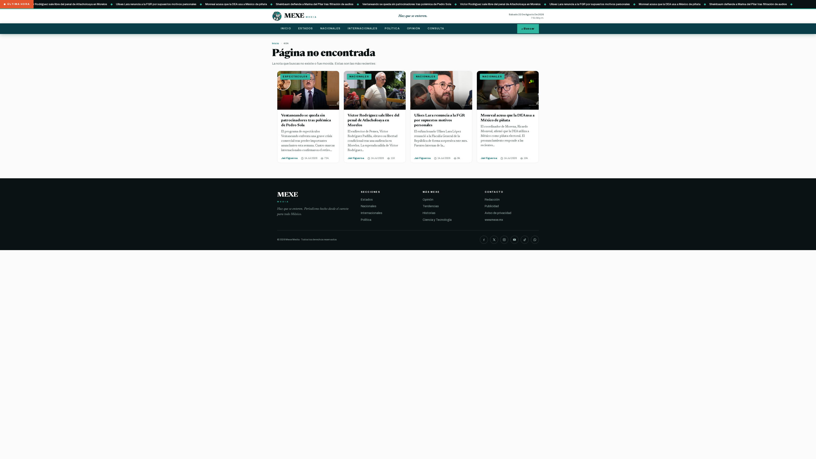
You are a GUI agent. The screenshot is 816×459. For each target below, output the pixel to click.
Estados (305, 28)
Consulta (436, 28)
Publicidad (492, 206)
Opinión (413, 28)
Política (392, 28)
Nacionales (330, 28)
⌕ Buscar (528, 28)
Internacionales (362, 28)
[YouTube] (514, 240)
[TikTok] (525, 240)
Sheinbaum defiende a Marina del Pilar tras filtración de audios (301, 4)
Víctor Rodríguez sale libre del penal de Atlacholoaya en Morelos (54, 4)
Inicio (286, 28)
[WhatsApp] (535, 240)
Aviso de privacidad (498, 213)
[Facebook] (484, 240)
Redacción (492, 199)
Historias (429, 213)
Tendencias (431, 206)
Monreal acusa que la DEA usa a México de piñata (223, 4)
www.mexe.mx (494, 219)
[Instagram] (504, 240)
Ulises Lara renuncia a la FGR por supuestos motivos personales (143, 4)
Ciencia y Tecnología (437, 219)
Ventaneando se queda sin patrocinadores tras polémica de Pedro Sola (393, 4)
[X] (494, 240)
